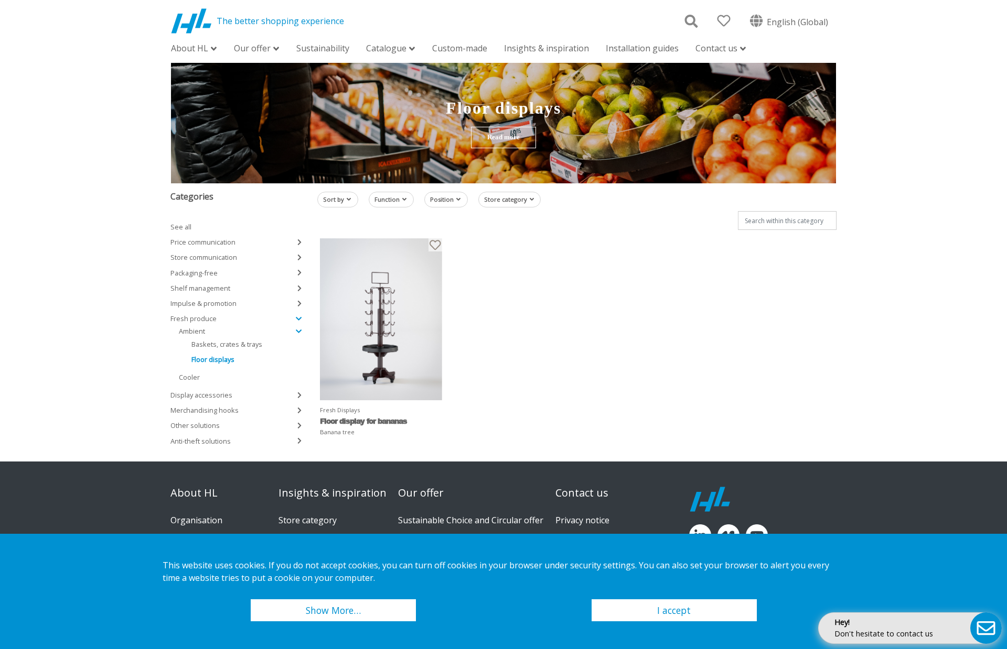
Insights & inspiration (546, 48)
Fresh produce (193, 318)
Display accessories (201, 395)
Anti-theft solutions (200, 441)
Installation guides (642, 48)
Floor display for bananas (363, 420)
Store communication (203, 257)
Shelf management (200, 288)
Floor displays (212, 359)
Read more (503, 137)
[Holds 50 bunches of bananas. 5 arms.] (381, 319)
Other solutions (195, 425)
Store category (505, 199)
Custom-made (459, 48)
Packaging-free (194, 273)
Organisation (196, 520)
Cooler (189, 377)
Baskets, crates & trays (226, 344)
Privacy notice (582, 520)
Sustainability (322, 48)
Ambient (192, 331)
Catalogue (386, 49)
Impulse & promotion (203, 303)
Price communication (202, 242)
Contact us (716, 49)
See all (180, 227)
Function (387, 199)
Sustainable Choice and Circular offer (470, 520)
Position (442, 199)
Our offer (252, 49)
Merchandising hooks (204, 410)
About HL (189, 49)
